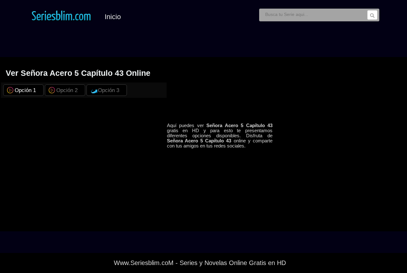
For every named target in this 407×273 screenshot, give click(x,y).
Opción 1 (25, 90)
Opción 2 (67, 90)
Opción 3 (108, 90)
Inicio (113, 17)
